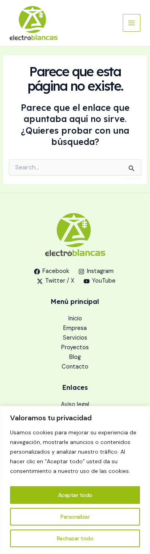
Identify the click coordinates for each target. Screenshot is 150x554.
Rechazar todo (75, 538)
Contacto (75, 367)
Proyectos (75, 347)
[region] (75, 480)
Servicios (75, 338)
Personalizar (75, 516)
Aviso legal (75, 404)
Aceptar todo (75, 495)
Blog (75, 357)
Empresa (75, 328)
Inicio (75, 318)
